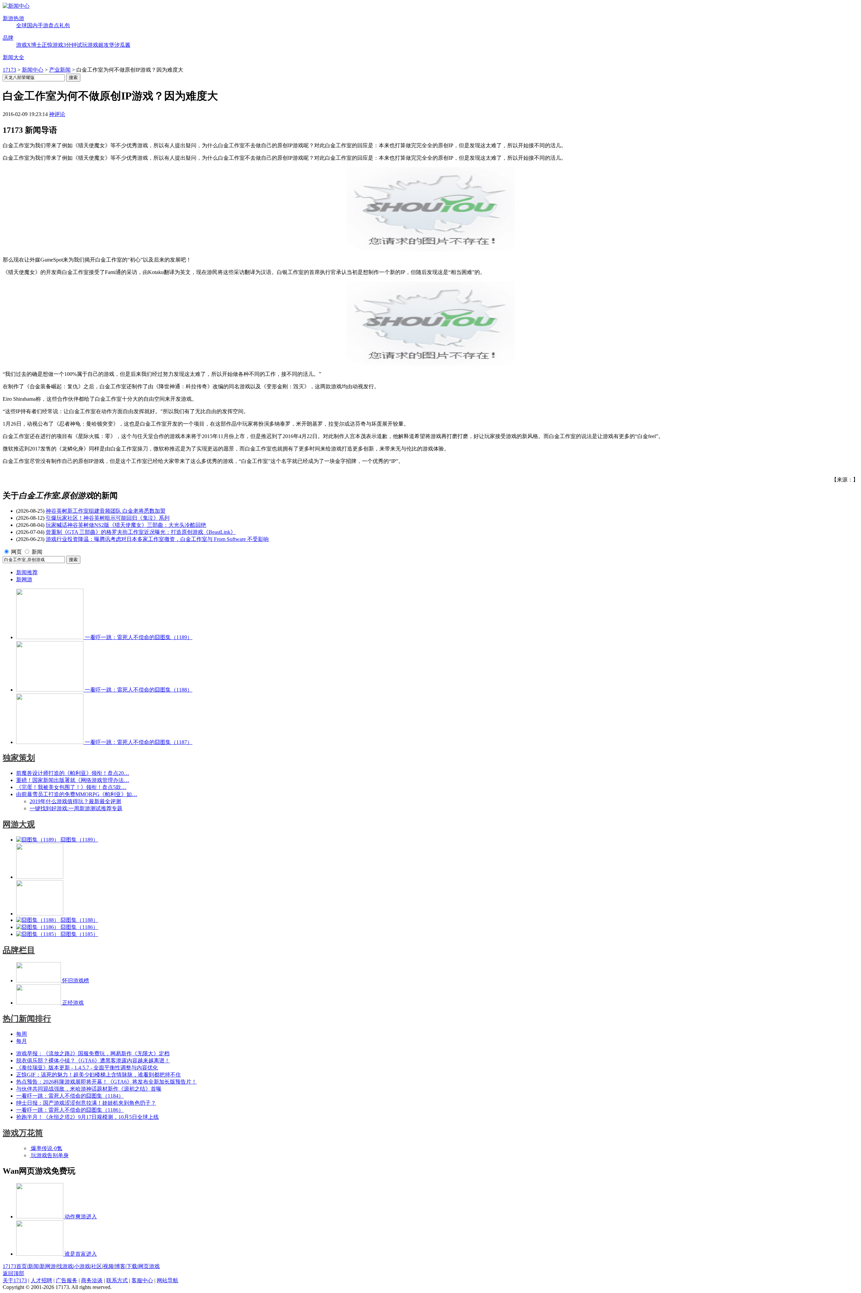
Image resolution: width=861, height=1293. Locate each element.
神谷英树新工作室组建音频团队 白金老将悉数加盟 (105, 511)
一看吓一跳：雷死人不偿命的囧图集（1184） (70, 1096)
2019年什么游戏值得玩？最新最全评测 (75, 801)
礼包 (64, 25)
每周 (21, 1034)
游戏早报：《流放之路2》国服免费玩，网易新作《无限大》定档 (93, 1053)
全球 (21, 25)
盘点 (53, 25)
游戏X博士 (29, 45)
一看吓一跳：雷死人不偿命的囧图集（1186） (70, 1110)
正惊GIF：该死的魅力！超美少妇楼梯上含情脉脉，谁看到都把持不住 (98, 1075)
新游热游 (13, 18)
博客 (120, 1266)
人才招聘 (41, 1280)
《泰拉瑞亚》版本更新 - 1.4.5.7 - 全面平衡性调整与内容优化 (87, 1067)
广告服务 (66, 1280)
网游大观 (19, 824)
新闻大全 (13, 57)
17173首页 (15, 1266)
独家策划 (19, 757)
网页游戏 (149, 1266)
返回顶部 (13, 1273)
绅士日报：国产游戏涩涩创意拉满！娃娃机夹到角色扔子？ (86, 1103)
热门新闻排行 (27, 1018)
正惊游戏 (52, 45)
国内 (32, 25)
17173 (9, 70)
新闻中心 (32, 70)
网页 (16, 552)
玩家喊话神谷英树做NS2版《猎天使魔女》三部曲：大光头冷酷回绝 (126, 525)
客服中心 (142, 1280)
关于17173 (15, 1280)
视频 (108, 1266)
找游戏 (65, 1266)
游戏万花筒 (23, 1133)
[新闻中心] (16, 6)
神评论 (57, 114)
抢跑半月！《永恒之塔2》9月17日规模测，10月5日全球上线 (87, 1117)
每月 (21, 1041)
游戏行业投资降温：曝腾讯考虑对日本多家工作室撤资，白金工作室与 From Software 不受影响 (157, 539)
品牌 (8, 38)
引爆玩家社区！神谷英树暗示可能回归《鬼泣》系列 (108, 518)
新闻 (37, 552)
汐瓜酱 (122, 45)
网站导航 (167, 1280)
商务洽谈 (92, 1280)
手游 (43, 25)
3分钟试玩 (75, 45)
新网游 (24, 579)
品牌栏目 (19, 950)
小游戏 (82, 1266)
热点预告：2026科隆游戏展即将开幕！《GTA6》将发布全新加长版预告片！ (106, 1082)
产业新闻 (60, 70)
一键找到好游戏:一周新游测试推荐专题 (76, 808)
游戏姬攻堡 (100, 45)
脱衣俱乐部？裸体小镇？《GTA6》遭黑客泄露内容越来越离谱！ (93, 1060)
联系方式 (117, 1280)
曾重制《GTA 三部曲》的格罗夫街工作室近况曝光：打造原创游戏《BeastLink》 (141, 532)
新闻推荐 (27, 572)
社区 (96, 1266)
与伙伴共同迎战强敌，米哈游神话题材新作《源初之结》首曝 (88, 1089)
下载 (131, 1266)
